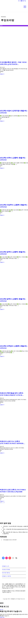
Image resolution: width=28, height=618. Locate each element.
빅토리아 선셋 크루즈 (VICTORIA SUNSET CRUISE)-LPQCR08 (13, 491)
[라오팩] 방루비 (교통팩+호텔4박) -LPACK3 (13, 253)
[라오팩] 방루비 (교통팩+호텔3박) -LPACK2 (13, 300)
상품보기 (2, 74)
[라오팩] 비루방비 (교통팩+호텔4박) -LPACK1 (14, 347)
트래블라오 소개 (5, 566)
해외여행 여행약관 (6, 572)
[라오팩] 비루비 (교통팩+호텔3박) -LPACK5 (13, 159)
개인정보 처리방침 (6, 569)
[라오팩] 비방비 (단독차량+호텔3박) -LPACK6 (14, 112)
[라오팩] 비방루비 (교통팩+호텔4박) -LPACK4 (14, 206)
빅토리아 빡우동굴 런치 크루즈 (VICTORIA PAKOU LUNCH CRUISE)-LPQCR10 (11, 394)
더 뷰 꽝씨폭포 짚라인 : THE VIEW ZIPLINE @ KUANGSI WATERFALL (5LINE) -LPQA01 (13, 63)
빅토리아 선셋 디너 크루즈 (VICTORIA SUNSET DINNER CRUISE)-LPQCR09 (11, 442)
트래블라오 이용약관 (6, 576)
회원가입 (2, 617)
